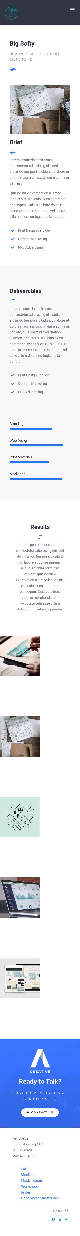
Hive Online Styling (19, 978)
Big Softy (19, 736)
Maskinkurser (31, 1181)
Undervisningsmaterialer (40, 1198)
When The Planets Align (19, 656)
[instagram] (60, 1219)
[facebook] (53, 1219)
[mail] (66, 1219)
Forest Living (19, 817)
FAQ (24, 1169)
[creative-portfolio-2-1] (40, 87)
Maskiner (28, 1175)
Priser (25, 1192)
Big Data (19, 897)
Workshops (29, 1186)
